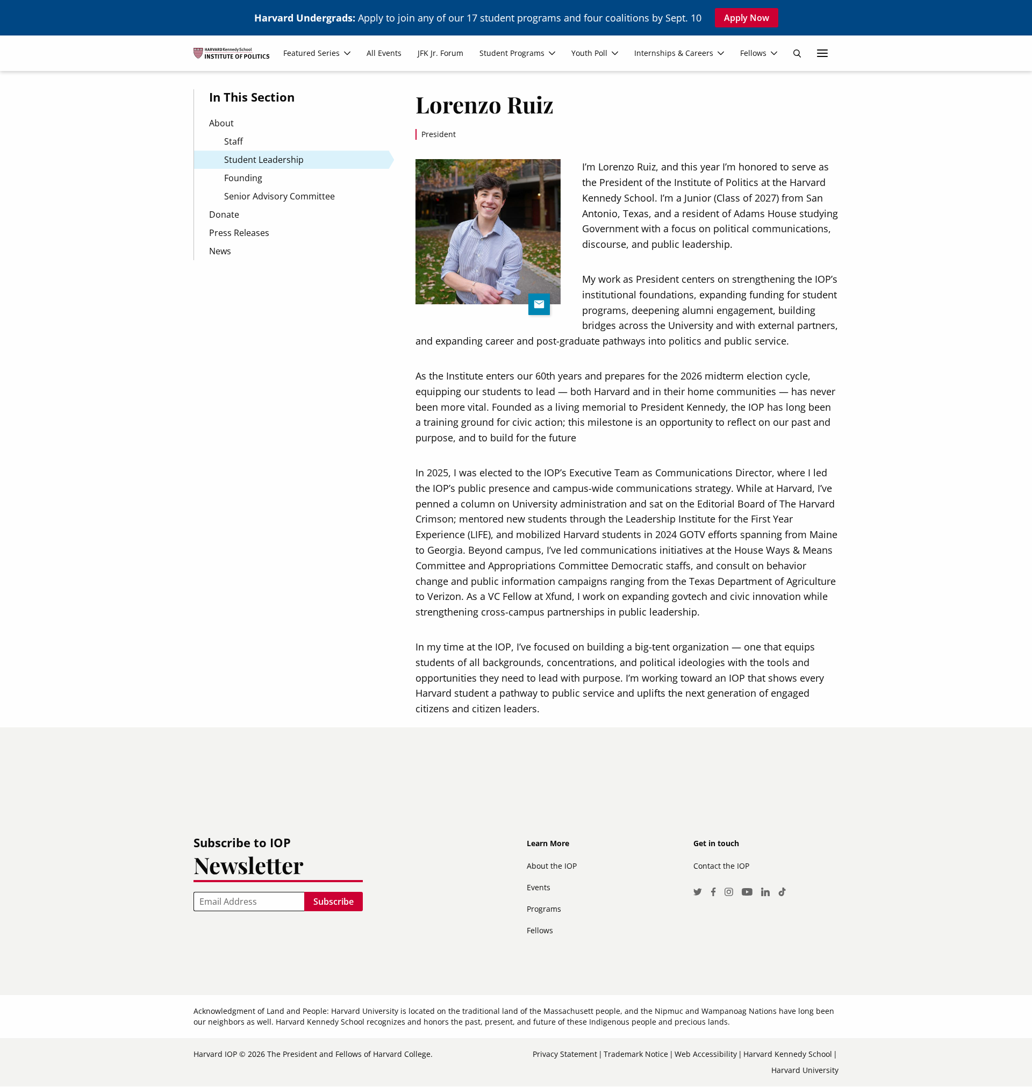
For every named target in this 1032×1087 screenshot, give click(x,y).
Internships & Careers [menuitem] (673, 53)
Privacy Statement (565, 1054)
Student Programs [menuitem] (511, 53)
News (220, 251)
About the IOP (552, 866)
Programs (544, 909)
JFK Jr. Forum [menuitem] (440, 53)
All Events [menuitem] (384, 53)
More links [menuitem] (822, 53)
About (221, 123)
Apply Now (746, 18)
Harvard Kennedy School (787, 1054)
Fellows (540, 930)
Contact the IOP (721, 866)
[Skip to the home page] (236, 58)
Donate (224, 214)
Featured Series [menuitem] (311, 53)
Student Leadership (264, 160)
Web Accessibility (706, 1054)
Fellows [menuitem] (753, 53)
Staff (233, 141)
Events (538, 887)
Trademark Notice (636, 1054)
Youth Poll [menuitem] (589, 53)
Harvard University (804, 1070)
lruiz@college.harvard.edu (539, 304)
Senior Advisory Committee (279, 196)
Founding (243, 178)
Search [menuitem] (797, 53)
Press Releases (239, 233)
